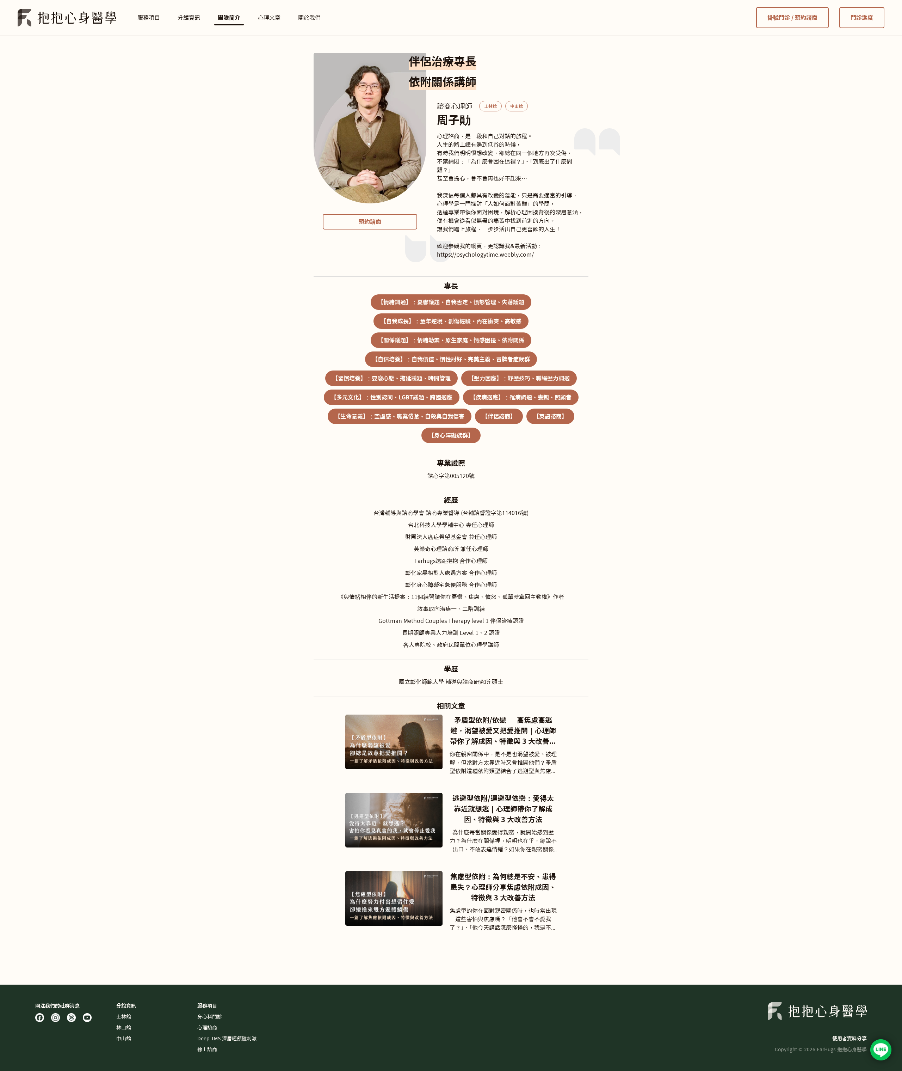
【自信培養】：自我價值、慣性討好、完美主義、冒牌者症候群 (451, 359)
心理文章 (269, 17)
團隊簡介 (229, 17)
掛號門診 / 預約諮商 (792, 17)
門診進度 (862, 17)
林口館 (123, 1027)
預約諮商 (370, 222)
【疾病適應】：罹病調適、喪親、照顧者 (521, 397)
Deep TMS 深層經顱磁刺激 (227, 1038)
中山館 (516, 106)
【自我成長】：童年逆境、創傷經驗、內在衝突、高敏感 (451, 321)
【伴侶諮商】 (499, 416)
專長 (451, 285)
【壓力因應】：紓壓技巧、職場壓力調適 (519, 378)
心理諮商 (207, 1027)
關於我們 (309, 17)
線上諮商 (207, 1049)
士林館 (490, 106)
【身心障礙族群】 (451, 435)
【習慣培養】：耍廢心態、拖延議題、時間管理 (391, 378)
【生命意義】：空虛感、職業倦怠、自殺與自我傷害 (399, 416)
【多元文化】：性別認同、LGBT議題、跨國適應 (391, 397)
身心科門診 (209, 1016)
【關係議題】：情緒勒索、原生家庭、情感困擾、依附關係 (451, 340)
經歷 (451, 499)
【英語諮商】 (550, 416)
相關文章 (451, 705)
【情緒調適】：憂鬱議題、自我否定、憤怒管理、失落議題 (451, 302)
